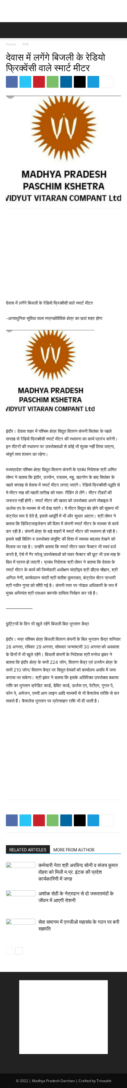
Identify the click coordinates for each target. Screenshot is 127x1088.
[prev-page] (9, 950)
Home (11, 44)
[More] (107, 82)
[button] (10, 30)
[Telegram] (93, 82)
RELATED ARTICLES (27, 850)
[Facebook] (12, 82)
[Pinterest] (39, 82)
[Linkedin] (66, 82)
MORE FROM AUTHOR (74, 850)
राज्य (25, 44)
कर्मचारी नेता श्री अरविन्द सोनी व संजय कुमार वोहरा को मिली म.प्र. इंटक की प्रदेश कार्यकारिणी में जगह (78, 872)
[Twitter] (25, 82)
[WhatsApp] (52, 82)
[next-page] (19, 950)
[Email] (80, 82)
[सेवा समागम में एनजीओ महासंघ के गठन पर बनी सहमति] (20, 929)
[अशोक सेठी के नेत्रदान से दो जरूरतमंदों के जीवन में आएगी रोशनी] (20, 900)
